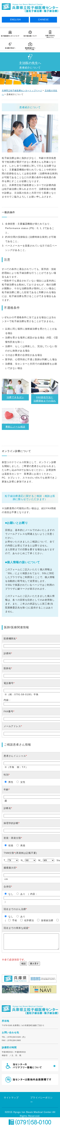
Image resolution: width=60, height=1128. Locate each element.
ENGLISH (15, 19)
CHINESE (43, 19)
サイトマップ (11, 1097)
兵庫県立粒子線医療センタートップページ (22, 90)
